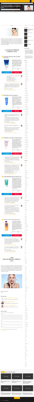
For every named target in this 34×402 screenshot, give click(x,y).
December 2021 (26, 132)
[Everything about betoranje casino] (25, 45)
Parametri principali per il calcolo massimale (5, 382)
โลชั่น (25, 357)
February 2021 (26, 137)
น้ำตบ (25, 228)
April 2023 (26, 121)
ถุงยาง (25, 207)
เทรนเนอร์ (26, 329)
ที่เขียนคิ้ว (26, 223)
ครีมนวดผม (26, 174)
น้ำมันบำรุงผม (26, 230)
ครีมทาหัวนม (26, 172)
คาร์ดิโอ (26, 186)
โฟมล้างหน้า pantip (13, 9)
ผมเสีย (25, 242)
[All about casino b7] (25, 37)
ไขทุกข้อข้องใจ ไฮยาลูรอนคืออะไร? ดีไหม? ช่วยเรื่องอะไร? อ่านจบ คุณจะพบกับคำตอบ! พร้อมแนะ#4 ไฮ (29, 51)
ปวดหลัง (26, 235)
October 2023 (26, 111)
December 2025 (26, 74)
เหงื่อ (25, 338)
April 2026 (26, 69)
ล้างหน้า (26, 284)
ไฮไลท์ (25, 366)
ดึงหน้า (25, 193)
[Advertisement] (17, 18)
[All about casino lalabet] (25, 34)
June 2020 (26, 149)
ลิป (25, 282)
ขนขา (25, 167)
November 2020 (26, 142)
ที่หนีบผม (26, 221)
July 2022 (26, 130)
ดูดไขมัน (26, 195)
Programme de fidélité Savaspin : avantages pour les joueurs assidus (28, 394)
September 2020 (26, 146)
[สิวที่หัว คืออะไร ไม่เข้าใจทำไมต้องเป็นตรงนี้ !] (2, 302)
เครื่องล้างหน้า (26, 324)
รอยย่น (25, 270)
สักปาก (25, 298)
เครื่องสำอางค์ (26, 326)
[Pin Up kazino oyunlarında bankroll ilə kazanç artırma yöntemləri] (25, 30)
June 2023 (26, 118)
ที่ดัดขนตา (26, 216)
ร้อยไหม (26, 277)
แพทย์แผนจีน (26, 343)
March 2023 (26, 123)
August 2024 (26, 102)
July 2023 (26, 116)
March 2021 (26, 135)
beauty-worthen (6, 400)
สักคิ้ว (25, 296)
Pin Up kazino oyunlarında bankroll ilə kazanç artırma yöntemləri (30, 30)
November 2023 (26, 109)
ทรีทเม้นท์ (26, 209)
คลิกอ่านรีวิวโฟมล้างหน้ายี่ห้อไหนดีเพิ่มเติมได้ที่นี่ (12, 81)
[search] (32, 3)
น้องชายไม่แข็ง (26, 226)
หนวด (25, 303)
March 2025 (26, 90)
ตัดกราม (26, 198)
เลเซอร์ (25, 333)
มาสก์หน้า (26, 261)
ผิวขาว (25, 247)
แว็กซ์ (25, 345)
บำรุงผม (26, 233)
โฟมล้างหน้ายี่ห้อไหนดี (18, 9)
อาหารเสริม (26, 319)
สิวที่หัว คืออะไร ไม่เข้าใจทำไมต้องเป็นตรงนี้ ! (9, 301)
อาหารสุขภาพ (26, 317)
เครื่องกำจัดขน (26, 322)
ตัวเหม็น (26, 202)
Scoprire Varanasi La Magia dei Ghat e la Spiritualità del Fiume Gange (6, 394)
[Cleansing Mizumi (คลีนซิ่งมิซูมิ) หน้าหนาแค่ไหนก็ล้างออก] (2, 299)
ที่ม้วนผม (26, 219)
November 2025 (26, 76)
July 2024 (26, 104)
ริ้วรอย (25, 275)
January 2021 (26, 139)
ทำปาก (25, 214)
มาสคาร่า (26, 263)
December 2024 (26, 95)
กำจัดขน (26, 165)
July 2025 (26, 83)
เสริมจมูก (26, 336)
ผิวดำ (25, 249)
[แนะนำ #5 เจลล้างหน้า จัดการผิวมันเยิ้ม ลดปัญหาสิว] (2, 306)
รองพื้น (25, 268)
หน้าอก (25, 305)
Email (1, 323)
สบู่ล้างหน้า (26, 291)
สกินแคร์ (5, 9)
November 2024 (26, 97)
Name (1, 320)
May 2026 (26, 67)
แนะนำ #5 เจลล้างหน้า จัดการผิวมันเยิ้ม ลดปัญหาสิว (10, 305)
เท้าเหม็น (26, 331)
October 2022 (26, 128)
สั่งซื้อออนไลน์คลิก (16, 72)
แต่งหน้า (26, 340)
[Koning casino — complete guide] (25, 41)
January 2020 (26, 151)
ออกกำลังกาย (26, 310)
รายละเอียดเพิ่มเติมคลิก (7, 72)
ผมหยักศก (26, 240)
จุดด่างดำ (26, 188)
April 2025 (26, 88)
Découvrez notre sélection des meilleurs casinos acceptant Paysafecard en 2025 (27, 382)
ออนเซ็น (26, 312)
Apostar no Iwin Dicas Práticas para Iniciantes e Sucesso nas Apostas (17, 394)
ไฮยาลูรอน (26, 364)
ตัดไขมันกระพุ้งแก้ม (27, 200)
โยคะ (25, 352)
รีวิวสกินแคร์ (8, 9)
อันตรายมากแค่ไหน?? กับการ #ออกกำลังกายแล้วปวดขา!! (29, 58)
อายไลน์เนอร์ (26, 315)
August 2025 (26, 81)
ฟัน (25, 256)
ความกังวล (26, 181)
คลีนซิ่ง (25, 179)
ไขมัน (25, 359)
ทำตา (25, 212)
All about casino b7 (30, 36)
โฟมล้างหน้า (10, 9)
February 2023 (26, 125)
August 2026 (26, 62)
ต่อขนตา (26, 205)
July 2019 (26, 156)
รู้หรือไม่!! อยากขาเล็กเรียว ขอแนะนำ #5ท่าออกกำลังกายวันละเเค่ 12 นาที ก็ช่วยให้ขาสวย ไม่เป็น (29, 57)
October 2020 (26, 144)
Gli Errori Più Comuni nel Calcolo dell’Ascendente (16, 382)
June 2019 (26, 158)
